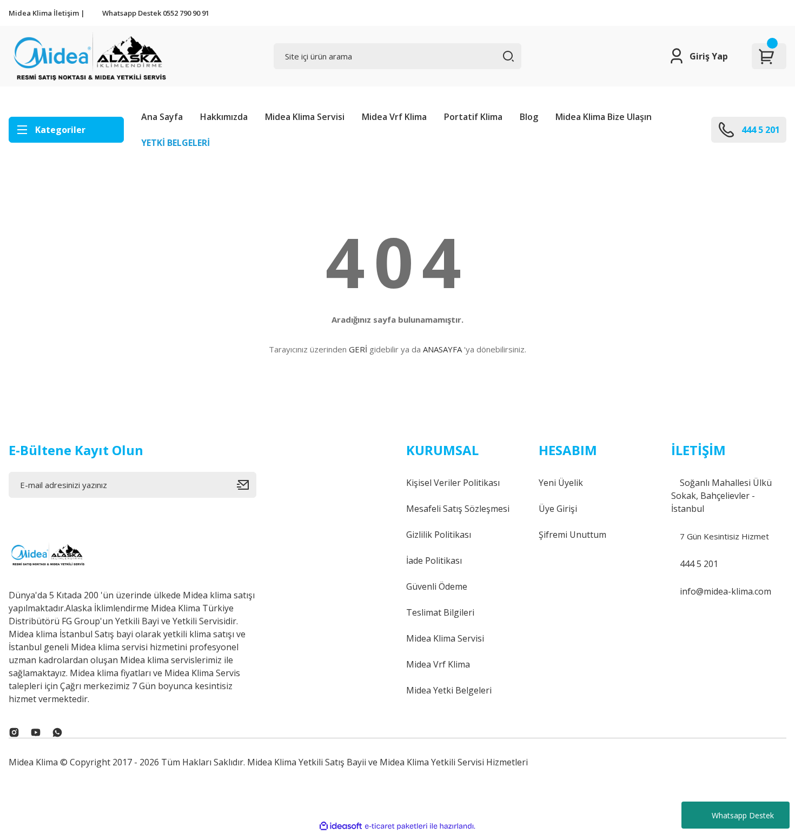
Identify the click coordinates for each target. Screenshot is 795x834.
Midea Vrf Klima (394, 117)
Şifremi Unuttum (572, 535)
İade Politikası (434, 560)
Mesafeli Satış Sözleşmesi (457, 509)
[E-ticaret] (396, 826)
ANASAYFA (442, 349)
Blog (529, 117)
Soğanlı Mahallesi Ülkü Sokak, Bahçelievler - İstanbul (721, 496)
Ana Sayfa (162, 117)
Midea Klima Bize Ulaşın (603, 117)
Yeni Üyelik (561, 483)
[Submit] (246, 485)
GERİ (358, 349)
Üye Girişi (558, 509)
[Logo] (88, 56)
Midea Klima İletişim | (47, 13)
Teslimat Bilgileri (440, 612)
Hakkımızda (224, 117)
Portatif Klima (473, 117)
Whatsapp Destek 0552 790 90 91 (155, 13)
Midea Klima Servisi (305, 117)
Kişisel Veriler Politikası (453, 483)
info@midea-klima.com (724, 591)
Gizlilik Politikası (438, 535)
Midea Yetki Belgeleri (449, 690)
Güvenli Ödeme (436, 586)
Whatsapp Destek (743, 815)
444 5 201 (698, 564)
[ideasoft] (340, 826)
